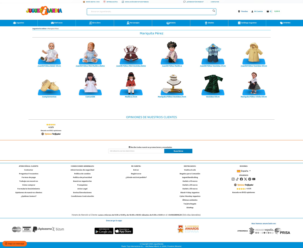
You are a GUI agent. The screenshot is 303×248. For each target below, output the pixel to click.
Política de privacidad (82, 178)
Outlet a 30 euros (190, 189)
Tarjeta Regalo (190, 204)
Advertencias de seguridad (82, 170)
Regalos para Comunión (190, 174)
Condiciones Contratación (82, 196)
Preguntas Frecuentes (28, 174)
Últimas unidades (189, 200)
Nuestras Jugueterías (82, 181)
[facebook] (242, 179)
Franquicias (82, 185)
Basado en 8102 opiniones (51, 128)
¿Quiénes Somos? (28, 196)
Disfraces (58, 23)
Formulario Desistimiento (28, 189)
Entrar (136, 170)
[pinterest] (250, 179)
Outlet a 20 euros (190, 185)
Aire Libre (96, 23)
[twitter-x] (246, 179)
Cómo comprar (28, 185)
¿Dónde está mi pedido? (136, 178)
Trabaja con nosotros (28, 181)
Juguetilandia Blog (190, 178)
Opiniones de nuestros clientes (28, 193)
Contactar (28, 170)
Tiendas (244, 12)
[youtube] (254, 179)
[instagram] (233, 179)
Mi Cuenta (258, 12)
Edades (210, 23)
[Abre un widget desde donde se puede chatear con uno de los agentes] (14, 244)
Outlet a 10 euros (190, 181)
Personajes (134, 23)
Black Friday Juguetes (189, 193)
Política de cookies (82, 174)
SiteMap (189, 208)
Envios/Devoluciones (82, 193)
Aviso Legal (82, 189)
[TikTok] (238, 179)
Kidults (172, 23)
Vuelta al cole (190, 170)
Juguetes (20, 23)
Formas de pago (29, 178)
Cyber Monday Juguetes (190, 196)
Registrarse (136, 174)
